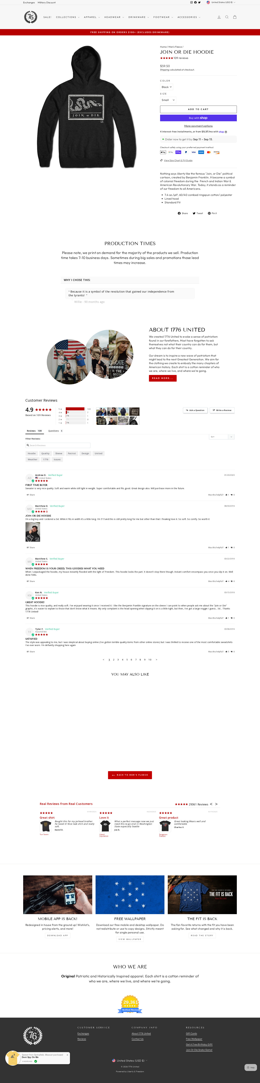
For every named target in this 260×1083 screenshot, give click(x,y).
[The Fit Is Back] (202, 894)
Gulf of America (51, 817)
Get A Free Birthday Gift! (199, 1044)
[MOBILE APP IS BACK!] (57, 894)
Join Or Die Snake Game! (199, 1049)
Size (163, 93)
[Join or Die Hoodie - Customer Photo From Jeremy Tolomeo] (134, 411)
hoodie (32, 453)
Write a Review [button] (223, 410)
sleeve (58, 453)
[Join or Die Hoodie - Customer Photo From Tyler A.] (112, 421)
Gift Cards (191, 1033)
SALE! (47, 17)
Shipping (164, 69)
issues (57, 459)
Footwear (162, 17)
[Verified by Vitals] (35, 1061)
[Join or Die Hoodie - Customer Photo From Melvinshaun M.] (123, 421)
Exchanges (29, 2)
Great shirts (167, 817)
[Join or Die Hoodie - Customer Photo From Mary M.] (134, 421)
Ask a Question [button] (196, 410)
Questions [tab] (53, 430)
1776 (45, 459)
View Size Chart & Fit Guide (178, 160)
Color (165, 80)
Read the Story (202, 935)
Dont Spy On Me (30, 1057)
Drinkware (137, 17)
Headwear (113, 17)
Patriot (72, 453)
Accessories (188, 17)
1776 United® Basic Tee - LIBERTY (165, 836)
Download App (57, 935)
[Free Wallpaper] (130, 894)
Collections (66, 17)
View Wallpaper (130, 939)
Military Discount (47, 2)
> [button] (156, 659)
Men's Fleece (175, 46)
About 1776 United (141, 1033)
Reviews (81, 1038)
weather (32, 459)
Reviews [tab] (31, 430)
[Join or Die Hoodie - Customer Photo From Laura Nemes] (123, 411)
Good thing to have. (113, 817)
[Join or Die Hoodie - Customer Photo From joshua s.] (101, 411)
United (98, 453)
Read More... (162, 378)
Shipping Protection (44, 835)
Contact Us (138, 1038)
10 (150, 659)
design (85, 453)
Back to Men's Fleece (132, 775)
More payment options (198, 126)
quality (45, 453)
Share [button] (32, 495)
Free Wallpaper (194, 1038)
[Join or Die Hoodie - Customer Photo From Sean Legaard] (101, 421)
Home (163, 46)
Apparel (91, 17)
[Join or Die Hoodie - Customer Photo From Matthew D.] (112, 411)
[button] (227, 495)
